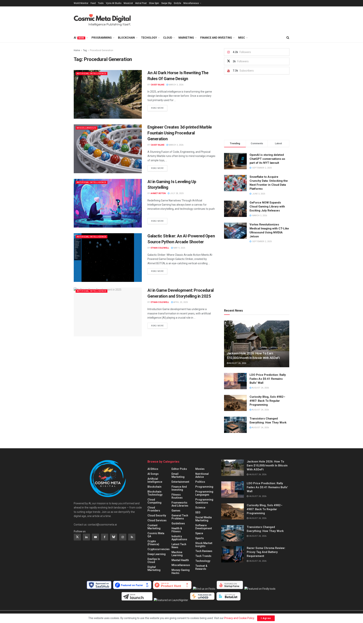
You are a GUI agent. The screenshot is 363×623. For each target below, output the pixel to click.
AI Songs (153, 473)
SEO (197, 512)
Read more (159, 108)
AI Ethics (152, 468)
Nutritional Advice (202, 475)
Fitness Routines (177, 496)
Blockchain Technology (154, 493)
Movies (200, 468)
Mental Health (180, 560)
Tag (85, 50)
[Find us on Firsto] (205, 588)
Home (77, 50)
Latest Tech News (178, 546)
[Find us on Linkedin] (86, 537)
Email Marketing (178, 475)
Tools (101, 3)
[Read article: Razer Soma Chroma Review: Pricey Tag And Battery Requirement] (232, 554)
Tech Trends (203, 556)
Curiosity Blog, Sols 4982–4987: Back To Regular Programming (267, 400)
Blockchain (126, 37)
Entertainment (180, 481)
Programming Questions (204, 501)
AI (79, 37)
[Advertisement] (220, 19)
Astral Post (141, 3)
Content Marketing (154, 527)
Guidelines (178, 523)
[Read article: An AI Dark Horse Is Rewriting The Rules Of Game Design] (108, 94)
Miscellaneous (191, 3)
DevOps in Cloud (153, 561)
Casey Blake (157, 84)
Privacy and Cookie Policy (239, 618)
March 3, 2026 (175, 84)
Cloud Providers (153, 509)
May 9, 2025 (179, 248)
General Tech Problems (179, 517)
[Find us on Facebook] (104, 537)
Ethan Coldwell (160, 248)
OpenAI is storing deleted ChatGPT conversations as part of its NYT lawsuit (267, 159)
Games (175, 510)
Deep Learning (156, 554)
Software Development (203, 527)
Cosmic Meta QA (155, 535)
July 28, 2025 (176, 193)
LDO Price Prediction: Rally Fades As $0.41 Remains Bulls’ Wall (268, 378)
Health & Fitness (176, 530)
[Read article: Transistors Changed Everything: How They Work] (235, 425)
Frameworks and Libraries (179, 504)
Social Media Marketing (203, 519)
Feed (93, 3)
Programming (102, 37)
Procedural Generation (101, 50)
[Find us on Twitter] (77, 537)
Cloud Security (156, 515)
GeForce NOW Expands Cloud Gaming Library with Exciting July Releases (267, 206)
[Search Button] (287, 37)
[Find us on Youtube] (95, 537)
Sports (199, 538)
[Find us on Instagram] (122, 537)
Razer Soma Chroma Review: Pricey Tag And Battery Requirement (266, 552)
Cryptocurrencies (158, 549)
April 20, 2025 (180, 302)
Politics (200, 481)
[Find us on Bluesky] (113, 537)
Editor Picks (179, 468)
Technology (202, 560)
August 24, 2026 (237, 363)
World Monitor (81, 3)
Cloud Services (157, 520)
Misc (241, 37)
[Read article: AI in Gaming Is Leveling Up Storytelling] (108, 203)
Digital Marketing (154, 568)
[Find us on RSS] (131, 537)
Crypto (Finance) (153, 543)
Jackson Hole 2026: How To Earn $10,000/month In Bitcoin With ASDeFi (267, 465)
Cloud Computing (154, 501)
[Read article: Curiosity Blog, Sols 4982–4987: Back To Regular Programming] (235, 403)
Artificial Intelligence (91, 73)
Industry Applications (179, 538)
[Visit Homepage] (106, 19)
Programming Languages (204, 493)
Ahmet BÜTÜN (158, 193)
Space (199, 533)
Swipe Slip (166, 3)
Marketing (186, 37)
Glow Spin (154, 3)
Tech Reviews (203, 551)
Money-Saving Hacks (180, 571)
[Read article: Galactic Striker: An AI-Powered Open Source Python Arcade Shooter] (108, 257)
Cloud (167, 37)
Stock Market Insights (203, 545)
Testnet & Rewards (201, 567)
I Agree (266, 618)
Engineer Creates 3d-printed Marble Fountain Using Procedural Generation (179, 133)
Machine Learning (177, 554)
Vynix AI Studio (113, 3)
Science (200, 507)
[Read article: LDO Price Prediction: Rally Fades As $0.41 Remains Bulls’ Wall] (235, 381)
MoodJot (128, 3)
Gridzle (177, 3)
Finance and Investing (216, 37)
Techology (149, 37)
